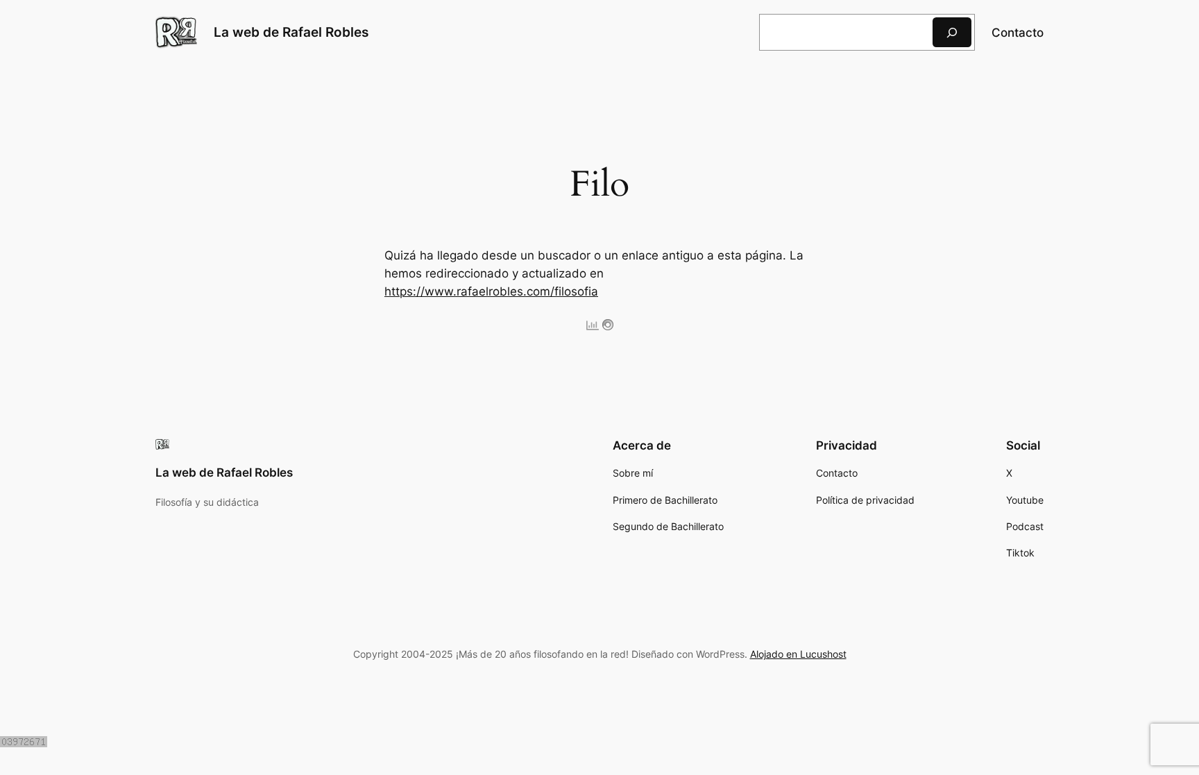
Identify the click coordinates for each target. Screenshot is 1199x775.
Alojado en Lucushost (798, 654)
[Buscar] (952, 32)
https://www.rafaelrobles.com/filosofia (491, 291)
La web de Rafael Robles (291, 32)
